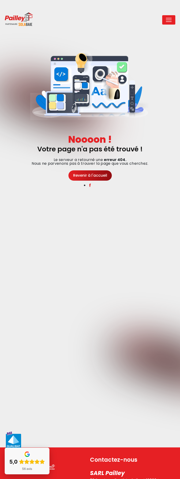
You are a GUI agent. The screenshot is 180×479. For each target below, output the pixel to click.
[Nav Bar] (168, 20)
